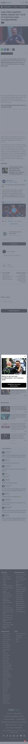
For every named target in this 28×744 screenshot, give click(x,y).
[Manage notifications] (25, 741)
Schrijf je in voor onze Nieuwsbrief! (14, 385)
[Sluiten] (25, 356)
